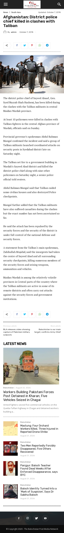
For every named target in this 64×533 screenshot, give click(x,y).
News (5, 12)
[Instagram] (27, 518)
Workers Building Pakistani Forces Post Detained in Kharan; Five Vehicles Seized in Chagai (28, 396)
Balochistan (8, 388)
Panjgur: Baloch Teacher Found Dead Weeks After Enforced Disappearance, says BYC (39, 470)
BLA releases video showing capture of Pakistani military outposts (16, 332)
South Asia (16, 12)
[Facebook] (18, 518)
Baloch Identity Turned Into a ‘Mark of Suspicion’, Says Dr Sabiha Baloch (38, 491)
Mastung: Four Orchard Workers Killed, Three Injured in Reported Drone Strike (39, 428)
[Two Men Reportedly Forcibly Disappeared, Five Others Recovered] (10, 448)
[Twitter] (36, 518)
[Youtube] (45, 518)
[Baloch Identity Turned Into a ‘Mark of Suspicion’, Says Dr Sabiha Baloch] (10, 491)
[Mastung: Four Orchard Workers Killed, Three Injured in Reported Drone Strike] (10, 428)
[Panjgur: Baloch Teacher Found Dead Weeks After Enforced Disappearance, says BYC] (10, 468)
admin (14, 32)
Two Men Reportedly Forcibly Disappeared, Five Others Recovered (38, 448)
